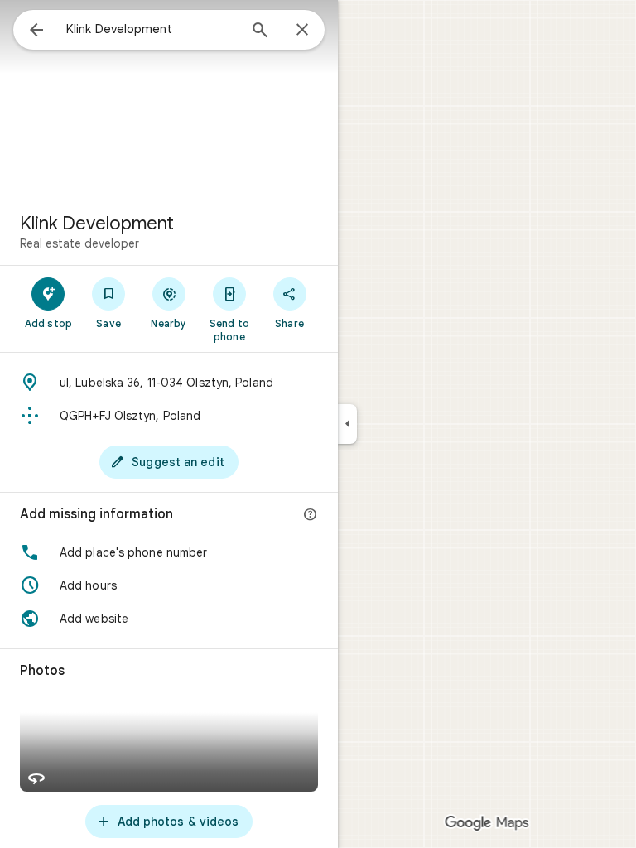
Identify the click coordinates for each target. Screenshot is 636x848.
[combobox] (151, 29)
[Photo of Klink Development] (169, 99)
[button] (169, 552)
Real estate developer (79, 243)
